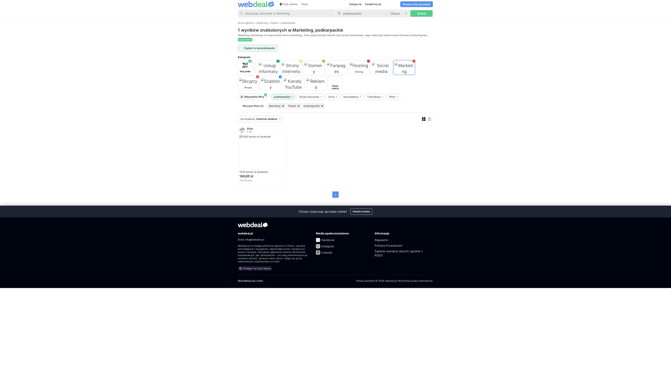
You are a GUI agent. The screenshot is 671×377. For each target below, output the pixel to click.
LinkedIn (326, 252)
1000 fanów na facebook (253, 171)
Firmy (305, 4)
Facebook (327, 240)
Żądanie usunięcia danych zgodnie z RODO (399, 253)
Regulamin (381, 240)
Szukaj (421, 13)
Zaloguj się (355, 4)
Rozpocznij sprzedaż (417, 4)
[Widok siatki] (424, 119)
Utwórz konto (361, 211)
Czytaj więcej (245, 39)
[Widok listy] (430, 119)
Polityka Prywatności (388, 245)
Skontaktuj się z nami (250, 280)
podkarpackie (312, 105)
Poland (292, 105)
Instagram (327, 246)
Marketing (274, 105)
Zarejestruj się (373, 4)
